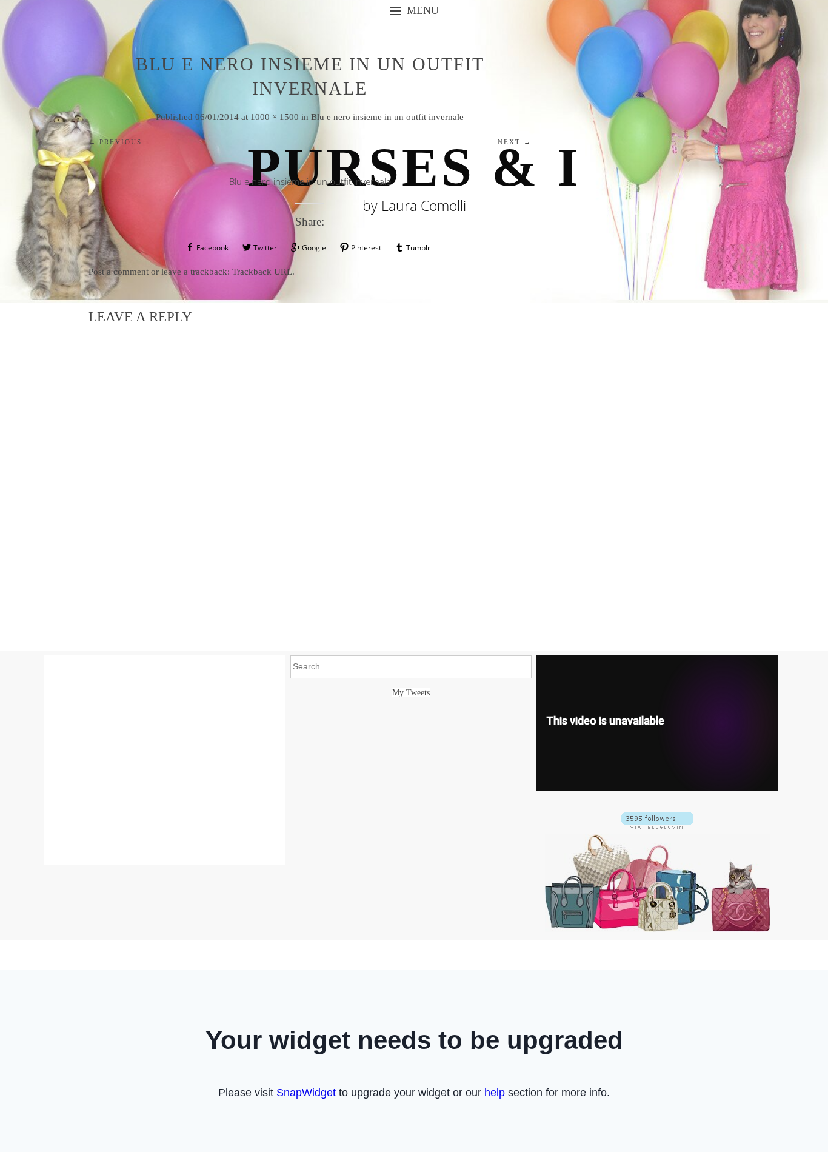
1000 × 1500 (274, 117)
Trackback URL (262, 271)
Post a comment (118, 271)
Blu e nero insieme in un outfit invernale (387, 117)
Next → (515, 142)
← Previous (115, 142)
